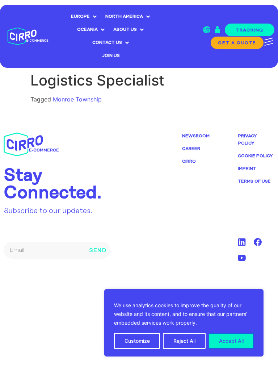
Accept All (231, 341)
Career (191, 148)
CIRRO (189, 161)
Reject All (184, 341)
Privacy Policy (247, 140)
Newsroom (196, 136)
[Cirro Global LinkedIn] (242, 242)
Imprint (247, 168)
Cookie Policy (255, 156)
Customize (137, 341)
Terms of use (254, 181)
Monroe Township (77, 99)
